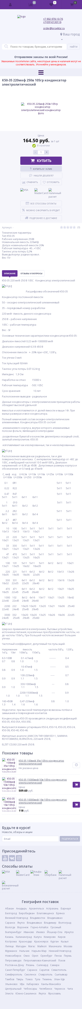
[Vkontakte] (12, 858)
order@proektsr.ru (54, 28)
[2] (64, 227)
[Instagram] (19, 858)
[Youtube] (5, 858)
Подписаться (70, 838)
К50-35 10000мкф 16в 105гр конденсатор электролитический (43, 801)
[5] (74, 227)
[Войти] (10, 4)
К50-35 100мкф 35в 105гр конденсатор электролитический (41, 762)
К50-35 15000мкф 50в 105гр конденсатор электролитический (43, 781)
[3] (67, 227)
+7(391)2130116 (52, 22)
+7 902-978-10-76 (53, 19)
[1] (61, 227)
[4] (71, 227)
